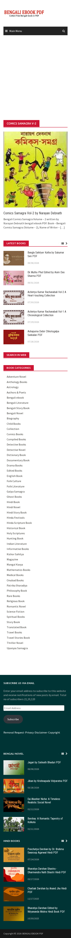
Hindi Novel (13, 507)
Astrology (12, 387)
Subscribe (13, 719)
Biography (13, 418)
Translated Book (16, 627)
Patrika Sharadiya (17, 585)
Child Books (14, 423)
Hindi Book (13, 502)
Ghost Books (14, 496)
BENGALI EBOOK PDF (32, 933)
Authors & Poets (16, 392)
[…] (62, 227)
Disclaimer (41, 732)
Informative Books (18, 549)
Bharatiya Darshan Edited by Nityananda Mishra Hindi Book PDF (46, 909)
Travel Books (14, 632)
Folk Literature (15, 486)
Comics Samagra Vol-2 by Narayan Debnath (32, 213)
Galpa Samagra (16, 491)
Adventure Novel (16, 376)
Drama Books (15, 465)
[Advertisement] (35, 77)
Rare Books (13, 596)
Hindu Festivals (16, 517)
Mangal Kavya (15, 564)
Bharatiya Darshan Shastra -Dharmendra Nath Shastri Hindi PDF (47, 870)
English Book (14, 476)
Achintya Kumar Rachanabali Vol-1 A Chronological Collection (47, 313)
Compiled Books (16, 439)
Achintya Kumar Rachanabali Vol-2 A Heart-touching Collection (47, 293)
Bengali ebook (15, 397)
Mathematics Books (18, 570)
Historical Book (16, 528)
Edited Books (14, 470)
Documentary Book (18, 460)
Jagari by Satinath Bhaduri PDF (44, 762)
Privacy (29, 732)
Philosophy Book (17, 590)
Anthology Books (17, 382)
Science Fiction (15, 611)
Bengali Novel (15, 413)
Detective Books (16, 444)
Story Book (13, 622)
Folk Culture (14, 481)
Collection (13, 429)
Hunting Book (15, 538)
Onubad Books (15, 580)
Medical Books (15, 575)
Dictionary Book (16, 455)
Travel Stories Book (18, 637)
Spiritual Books (16, 616)
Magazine (12, 559)
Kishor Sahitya (15, 554)
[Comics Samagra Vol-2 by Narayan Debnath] (35, 169)
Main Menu (15, 31)
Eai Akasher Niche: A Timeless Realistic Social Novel (44, 800)
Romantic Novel (16, 606)
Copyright (54, 732)
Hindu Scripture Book (19, 522)
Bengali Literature (17, 402)
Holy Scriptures (16, 533)
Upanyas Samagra (17, 648)
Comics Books (15, 434)
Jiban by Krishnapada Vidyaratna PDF (48, 781)
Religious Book (15, 601)
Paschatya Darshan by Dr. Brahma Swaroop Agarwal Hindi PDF (46, 850)
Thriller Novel (15, 643)
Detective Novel (16, 449)
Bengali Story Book (18, 408)
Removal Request (13, 732)
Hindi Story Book (17, 512)
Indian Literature (17, 543)
